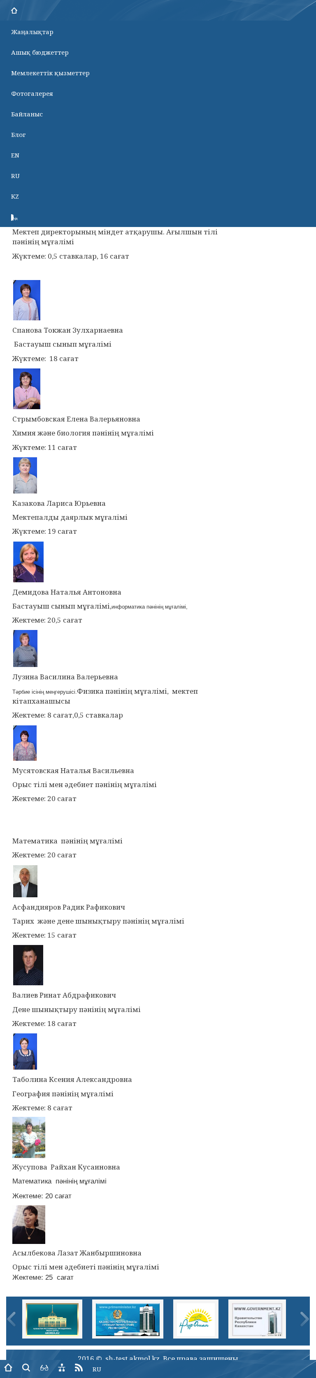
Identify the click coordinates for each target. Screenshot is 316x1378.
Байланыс (27, 114)
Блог (18, 134)
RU (15, 175)
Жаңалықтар (32, 32)
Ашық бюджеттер (40, 52)
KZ (15, 196)
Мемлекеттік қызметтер (50, 73)
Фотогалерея (32, 93)
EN (15, 155)
